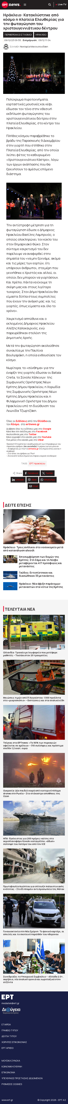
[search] (49, 4)
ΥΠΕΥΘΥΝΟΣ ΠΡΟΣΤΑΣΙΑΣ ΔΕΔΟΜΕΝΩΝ (22, 1078)
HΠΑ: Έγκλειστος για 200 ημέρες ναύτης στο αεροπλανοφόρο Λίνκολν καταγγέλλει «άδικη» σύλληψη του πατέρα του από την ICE (29, 841)
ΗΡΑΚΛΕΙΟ (41, 34)
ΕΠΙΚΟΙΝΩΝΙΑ (8, 1072)
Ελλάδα (42, 421)
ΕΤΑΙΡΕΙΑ (6, 1024)
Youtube (46, 436)
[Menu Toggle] (25, 4)
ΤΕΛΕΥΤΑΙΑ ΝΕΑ (20, 609)
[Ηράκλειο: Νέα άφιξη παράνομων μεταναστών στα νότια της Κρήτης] (10, 586)
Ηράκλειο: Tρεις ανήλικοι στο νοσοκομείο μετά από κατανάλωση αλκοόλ (33, 548)
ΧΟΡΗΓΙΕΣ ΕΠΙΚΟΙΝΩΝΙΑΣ (14, 1042)
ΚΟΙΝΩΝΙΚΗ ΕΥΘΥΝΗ (12, 1066)
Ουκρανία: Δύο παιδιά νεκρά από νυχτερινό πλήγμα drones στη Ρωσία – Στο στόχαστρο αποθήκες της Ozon (32, 793)
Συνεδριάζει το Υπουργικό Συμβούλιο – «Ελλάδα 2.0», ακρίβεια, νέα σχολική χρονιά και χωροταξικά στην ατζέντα (33, 979)
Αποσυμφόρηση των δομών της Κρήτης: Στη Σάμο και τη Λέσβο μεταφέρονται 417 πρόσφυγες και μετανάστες (40, 561)
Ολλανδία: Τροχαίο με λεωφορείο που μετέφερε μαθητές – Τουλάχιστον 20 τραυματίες (30, 654)
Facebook (41, 431)
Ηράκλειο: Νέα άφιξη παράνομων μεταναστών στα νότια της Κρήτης (41, 585)
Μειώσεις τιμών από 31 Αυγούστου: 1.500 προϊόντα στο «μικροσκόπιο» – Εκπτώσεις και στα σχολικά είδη (33, 699)
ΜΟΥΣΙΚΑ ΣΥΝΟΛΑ (11, 1060)
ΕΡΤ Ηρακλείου (37, 463)
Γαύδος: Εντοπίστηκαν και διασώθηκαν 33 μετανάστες (36, 574)
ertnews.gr (33, 448)
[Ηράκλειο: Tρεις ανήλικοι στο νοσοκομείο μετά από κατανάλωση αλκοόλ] (34, 526)
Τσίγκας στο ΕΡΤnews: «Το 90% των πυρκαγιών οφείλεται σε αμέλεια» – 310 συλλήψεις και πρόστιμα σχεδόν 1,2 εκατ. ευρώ (33, 745)
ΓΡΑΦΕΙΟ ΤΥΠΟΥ (10, 1030)
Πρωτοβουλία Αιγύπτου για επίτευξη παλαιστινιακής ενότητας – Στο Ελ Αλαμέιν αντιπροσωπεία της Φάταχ (33, 888)
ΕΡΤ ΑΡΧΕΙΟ (7, 1047)
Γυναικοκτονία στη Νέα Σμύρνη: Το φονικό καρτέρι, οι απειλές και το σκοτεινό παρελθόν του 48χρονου (33, 933)
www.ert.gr (7, 1099)
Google (47, 428)
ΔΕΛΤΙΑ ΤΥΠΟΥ (9, 1036)
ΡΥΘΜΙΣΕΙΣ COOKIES (12, 1084)
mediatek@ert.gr (10, 1003)
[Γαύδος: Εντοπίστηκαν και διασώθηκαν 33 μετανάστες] (10, 575)
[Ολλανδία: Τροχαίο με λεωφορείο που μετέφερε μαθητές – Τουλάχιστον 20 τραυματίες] (34, 632)
